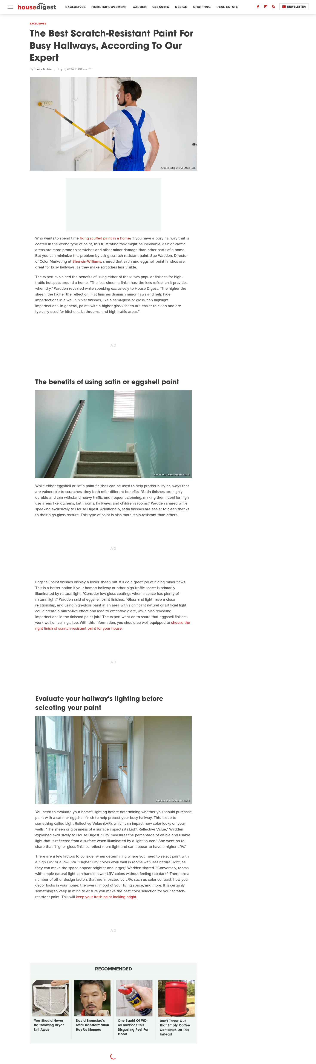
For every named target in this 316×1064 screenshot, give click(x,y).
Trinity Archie (42, 69)
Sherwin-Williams (86, 261)
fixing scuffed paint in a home (105, 238)
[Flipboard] (265, 7)
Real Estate (227, 7)
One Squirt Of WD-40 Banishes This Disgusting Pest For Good (133, 1027)
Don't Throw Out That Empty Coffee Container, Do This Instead (175, 1028)
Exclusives (75, 7)
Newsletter (296, 7)
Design (181, 7)
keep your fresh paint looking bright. (106, 897)
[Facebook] (258, 7)
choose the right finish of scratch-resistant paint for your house (112, 625)
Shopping (202, 7)
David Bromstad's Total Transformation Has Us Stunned (92, 1025)
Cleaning (160, 7)
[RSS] (273, 7)
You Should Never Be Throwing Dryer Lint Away (49, 1025)
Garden (140, 7)
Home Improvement (109, 7)
